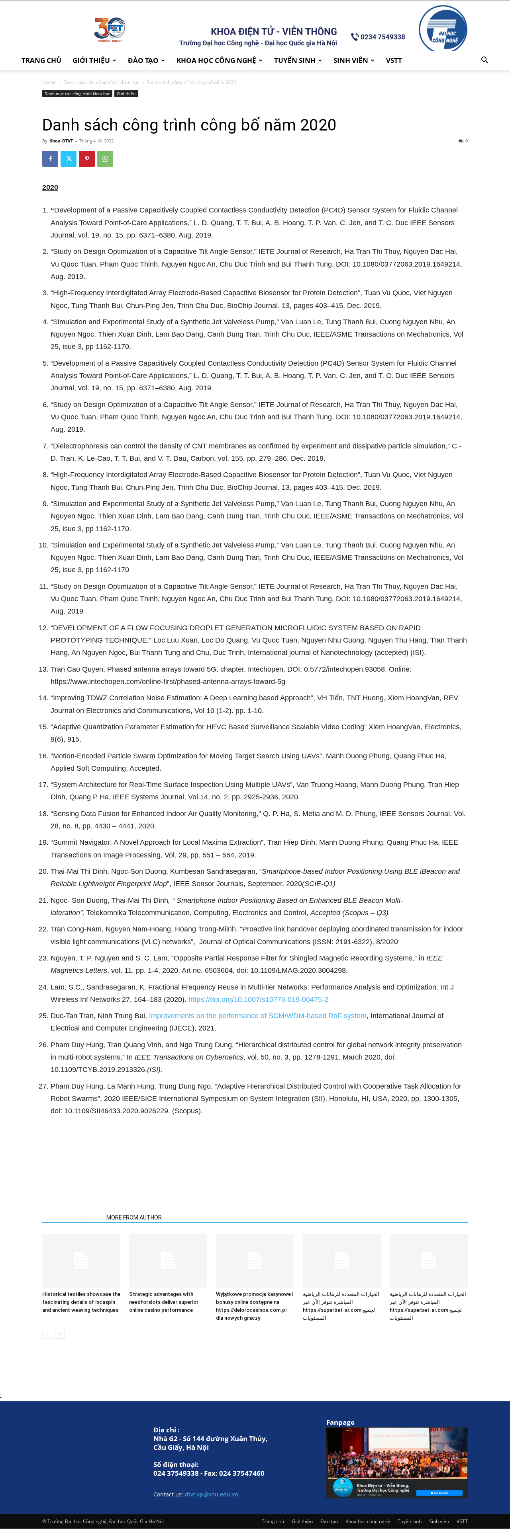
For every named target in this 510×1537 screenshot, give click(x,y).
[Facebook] (50, 159)
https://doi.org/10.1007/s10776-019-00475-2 (258, 999)
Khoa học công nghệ (216, 60)
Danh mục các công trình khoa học (101, 82)
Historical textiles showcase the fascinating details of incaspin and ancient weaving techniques (81, 1302)
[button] (484, 61)
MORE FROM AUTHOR (134, 1217)
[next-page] (60, 1334)
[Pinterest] (87, 159)
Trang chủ (41, 60)
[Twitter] (68, 159)
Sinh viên (350, 60)
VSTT (394, 60)
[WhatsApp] (105, 159)
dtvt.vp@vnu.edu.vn (211, 1494)
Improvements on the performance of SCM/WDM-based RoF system (258, 1016)
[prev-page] (47, 1334)
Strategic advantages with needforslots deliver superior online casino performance (163, 1302)
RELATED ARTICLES (72, 1217)
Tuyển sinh (295, 60)
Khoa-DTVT (61, 141)
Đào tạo (143, 60)
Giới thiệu (91, 60)
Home (49, 82)
